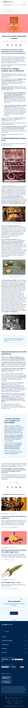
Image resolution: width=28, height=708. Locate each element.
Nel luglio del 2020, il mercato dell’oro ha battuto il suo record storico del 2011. (13, 585)
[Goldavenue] (7, 2)
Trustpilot (3, 628)
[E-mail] (20, 45)
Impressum (10, 703)
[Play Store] (6, 681)
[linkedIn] (16, 45)
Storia (5, 527)
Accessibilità (16, 703)
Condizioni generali (8, 701)
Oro (12, 482)
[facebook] (7, 45)
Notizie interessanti (13, 527)
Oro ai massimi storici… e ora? (11, 582)
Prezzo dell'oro (14, 588)
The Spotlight (7, 9)
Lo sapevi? (16, 482)
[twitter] (12, 45)
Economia (6, 588)
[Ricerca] (24, 5)
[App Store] (6, 677)
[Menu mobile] (26, 2)
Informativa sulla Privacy (18, 701)
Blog (2, 9)
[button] (14, 613)
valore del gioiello (12, 120)
